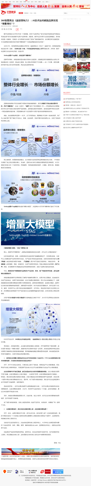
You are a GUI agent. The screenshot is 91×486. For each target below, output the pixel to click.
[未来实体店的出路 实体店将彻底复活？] (69, 66)
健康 (39, 1)
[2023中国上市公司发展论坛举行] (69, 53)
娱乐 (32, 1)
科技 (10, 1)
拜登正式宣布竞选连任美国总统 (83, 59)
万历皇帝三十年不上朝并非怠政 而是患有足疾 (77, 124)
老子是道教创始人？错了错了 (73, 99)
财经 (17, 1)
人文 (43, 1)
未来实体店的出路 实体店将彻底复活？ (69, 73)
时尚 (36, 1)
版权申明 (33, 480)
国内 (6, 1)
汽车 (14, 1)
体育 (25, 1)
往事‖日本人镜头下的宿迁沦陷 (73, 121)
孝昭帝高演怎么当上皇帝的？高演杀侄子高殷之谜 (77, 108)
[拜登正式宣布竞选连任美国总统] (83, 53)
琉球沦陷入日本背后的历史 (72, 102)
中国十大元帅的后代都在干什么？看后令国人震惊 (77, 114)
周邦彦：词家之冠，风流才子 (73, 105)
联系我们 (27, 480)
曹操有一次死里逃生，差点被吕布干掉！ (76, 111)
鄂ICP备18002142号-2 (59, 480)
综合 (31, 13)
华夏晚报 (26, 13)
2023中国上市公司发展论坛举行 (69, 59)
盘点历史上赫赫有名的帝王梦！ (74, 127)
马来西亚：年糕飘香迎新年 (83, 73)
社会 (29, 1)
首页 (3, 1)
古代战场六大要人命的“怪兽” (73, 118)
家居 (21, 1)
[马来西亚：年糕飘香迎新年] (83, 66)
